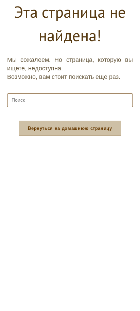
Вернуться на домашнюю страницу (70, 128)
